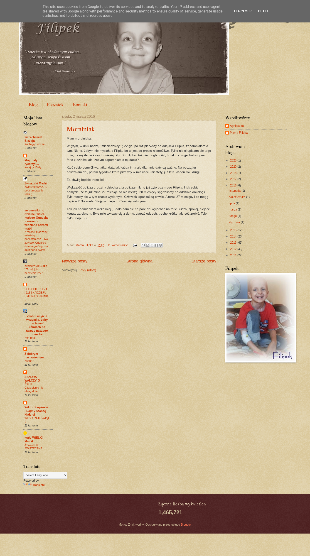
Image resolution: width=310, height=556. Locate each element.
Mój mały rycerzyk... (32, 162)
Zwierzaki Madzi (36, 183)
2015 (233, 230)
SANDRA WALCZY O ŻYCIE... (32, 380)
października (237, 197)
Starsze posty (204, 261)
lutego (233, 216)
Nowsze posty (74, 261)
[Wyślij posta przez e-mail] (135, 245)
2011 (233, 255)
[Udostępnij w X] (152, 245)
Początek (55, 104)
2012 (233, 249)
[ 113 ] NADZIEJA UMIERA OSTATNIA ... (36, 296)
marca (233, 209)
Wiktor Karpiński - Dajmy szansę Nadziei (36, 411)
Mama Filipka (239, 132)
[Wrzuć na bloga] (147, 245)
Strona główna (139, 261)
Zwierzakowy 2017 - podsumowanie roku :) (37, 190)
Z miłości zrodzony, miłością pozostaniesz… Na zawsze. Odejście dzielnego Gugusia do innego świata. (36, 241)
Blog (33, 104)
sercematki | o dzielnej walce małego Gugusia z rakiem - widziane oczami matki (36, 219)
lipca (232, 203)
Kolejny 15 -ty (33, 167)
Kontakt (80, 104)
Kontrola (30, 337)
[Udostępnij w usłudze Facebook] (156, 245)
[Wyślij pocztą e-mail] (143, 245)
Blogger (186, 524)
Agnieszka (237, 125)
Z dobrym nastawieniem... (36, 355)
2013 (233, 242)
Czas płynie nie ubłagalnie (34, 389)
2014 (233, 236)
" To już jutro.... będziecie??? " (34, 271)
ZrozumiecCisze (36, 266)
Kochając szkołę (35, 144)
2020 (233, 166)
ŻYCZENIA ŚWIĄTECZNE (33, 446)
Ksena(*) (30, 361)
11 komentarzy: (118, 245)
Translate (38, 485)
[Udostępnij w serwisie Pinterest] (160, 245)
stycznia (235, 222)
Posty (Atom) (87, 270)
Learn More (243, 11)
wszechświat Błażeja (33, 138)
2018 (233, 173)
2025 (233, 160)
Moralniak (81, 128)
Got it (263, 11)
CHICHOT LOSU (36, 289)
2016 (233, 185)
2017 (233, 179)
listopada (235, 190)
